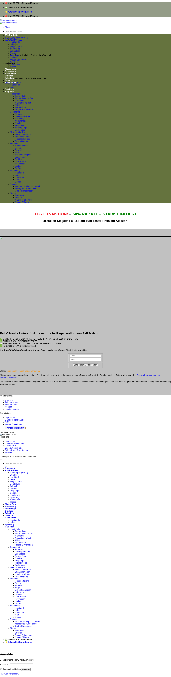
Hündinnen (15, 60)
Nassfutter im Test (23, 103)
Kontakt (8, 407)
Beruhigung (15, 484)
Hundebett (19, 177)
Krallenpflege (21, 128)
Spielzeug (14, 62)
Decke (18, 182)
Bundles (13, 40)
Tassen (13, 502)
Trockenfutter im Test (24, 98)
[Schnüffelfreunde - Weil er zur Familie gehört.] (8, 21)
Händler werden (12, 409)
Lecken (18, 166)
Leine (17, 175)
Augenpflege (20, 121)
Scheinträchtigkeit (23, 155)
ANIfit (17, 105)
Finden (13, 193)
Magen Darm (16, 482)
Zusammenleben (22, 137)
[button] (7, 27)
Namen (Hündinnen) (24, 200)
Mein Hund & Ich (17, 132)
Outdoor (13, 53)
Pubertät (19, 150)
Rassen (13, 184)
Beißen (18, 168)
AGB (7, 422)
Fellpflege (14, 55)
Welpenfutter (20, 107)
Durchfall (19, 123)
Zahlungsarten (11, 402)
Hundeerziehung (22, 139)
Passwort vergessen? (9, 674)
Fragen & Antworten (24, 110)
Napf (17, 179)
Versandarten (11, 404)
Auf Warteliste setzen (38, 649)
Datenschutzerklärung (15, 420)
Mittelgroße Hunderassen (26, 189)
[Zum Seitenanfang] (1, 459)
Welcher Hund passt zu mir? (27, 186)
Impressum (10, 418)
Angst (17, 152)
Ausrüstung (15, 170)
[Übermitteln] (6, 466)
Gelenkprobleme (22, 116)
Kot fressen (20, 164)
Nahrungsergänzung (19, 37)
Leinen (13, 87)
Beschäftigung (21, 141)
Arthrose (19, 114)
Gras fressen (20, 161)
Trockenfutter (21, 96)
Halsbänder (10, 82)
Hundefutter (15, 64)
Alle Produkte (11, 35)
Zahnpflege (20, 119)
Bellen (18, 148)
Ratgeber (9, 92)
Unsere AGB (10, 446)
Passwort (5, 664)
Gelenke (14, 58)
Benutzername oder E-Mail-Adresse (16, 660)
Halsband (19, 173)
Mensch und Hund (23, 134)
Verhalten (14, 143)
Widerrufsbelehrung (14, 424)
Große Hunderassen (24, 191)
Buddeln (19, 159)
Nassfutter (19, 101)
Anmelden (26, 669)
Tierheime (19, 195)
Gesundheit (15, 112)
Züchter (18, 198)
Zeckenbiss (20, 130)
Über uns (9, 400)
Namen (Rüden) (22, 202)
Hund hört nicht (22, 146)
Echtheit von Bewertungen (16, 450)
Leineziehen (20, 157)
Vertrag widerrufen (15, 428)
